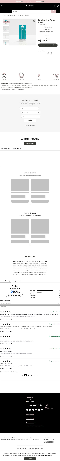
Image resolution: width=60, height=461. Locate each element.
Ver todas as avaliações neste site (15, 313)
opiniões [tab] (5, 149)
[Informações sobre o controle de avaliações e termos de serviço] (22, 310)
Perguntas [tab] (16, 149)
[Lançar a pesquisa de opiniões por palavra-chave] (59, 323)
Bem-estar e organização (12, 15)
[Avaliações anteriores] (22, 391)
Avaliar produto (30, 143)
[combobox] (34, 11)
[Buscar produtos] (53, 11)
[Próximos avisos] (37, 392)
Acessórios (27, 15)
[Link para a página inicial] (3, 15)
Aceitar (30, 458)
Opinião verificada (55, 328)
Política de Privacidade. (45, 455)
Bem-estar (21, 15)
